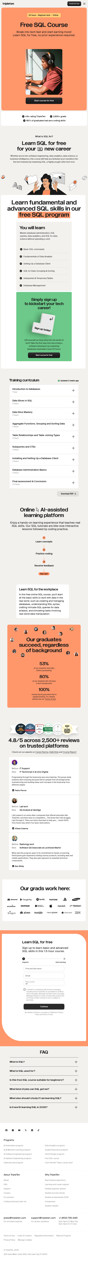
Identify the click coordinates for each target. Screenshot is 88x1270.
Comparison (50, 1201)
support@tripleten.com (43, 1217)
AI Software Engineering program (18, 1154)
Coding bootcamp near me (15, 1201)
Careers (7, 1193)
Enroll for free (74, 4)
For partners (9, 1197)
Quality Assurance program (56, 1150)
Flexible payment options (55, 1188)
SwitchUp (53, 752)
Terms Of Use (48, 1014)
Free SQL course (52, 1158)
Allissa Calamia (21, 828)
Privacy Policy (34, 998)
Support (7, 1188)
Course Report (69, 752)
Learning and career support (57, 1184)
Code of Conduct (24, 1235)
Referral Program (63, 1235)
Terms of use (50, 699)
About (6, 1180)
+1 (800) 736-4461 (68, 1217)
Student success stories (55, 1193)
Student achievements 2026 (57, 1197)
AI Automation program (13, 1145)
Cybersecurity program (13, 1162)
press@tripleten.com (15, 1217)
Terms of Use (9, 1235)
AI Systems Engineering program (17, 1158)
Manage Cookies (25, 1240)
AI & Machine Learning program (17, 1150)
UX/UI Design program (54, 1154)
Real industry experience (55, 1180)
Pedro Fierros (20, 790)
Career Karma (41, 752)
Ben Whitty (19, 866)
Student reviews (51, 1206)
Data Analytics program (55, 1145)
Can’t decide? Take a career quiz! (59, 1162)
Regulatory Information (44, 1235)
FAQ (5, 1184)
